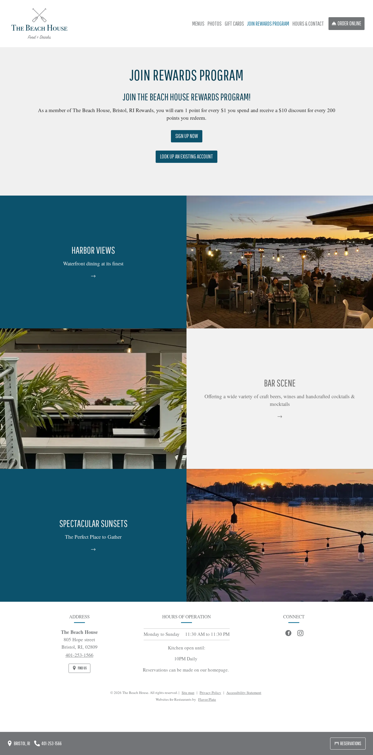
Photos (214, 23)
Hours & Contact (308, 23)
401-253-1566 (79, 655)
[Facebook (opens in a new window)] (288, 633)
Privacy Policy (210, 692)
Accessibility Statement (243, 692)
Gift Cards (234, 23)
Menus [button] (198, 23)
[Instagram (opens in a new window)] (300, 633)
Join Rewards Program (268, 23)
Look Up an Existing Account (188, 158)
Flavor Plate (207, 699)
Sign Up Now (188, 137)
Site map (188, 692)
